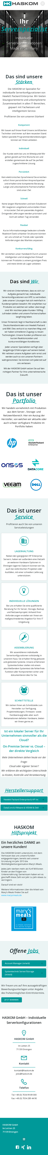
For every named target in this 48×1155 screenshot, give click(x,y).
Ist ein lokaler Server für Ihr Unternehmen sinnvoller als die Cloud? (24, 735)
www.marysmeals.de (11, 895)
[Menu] (42, 3)
